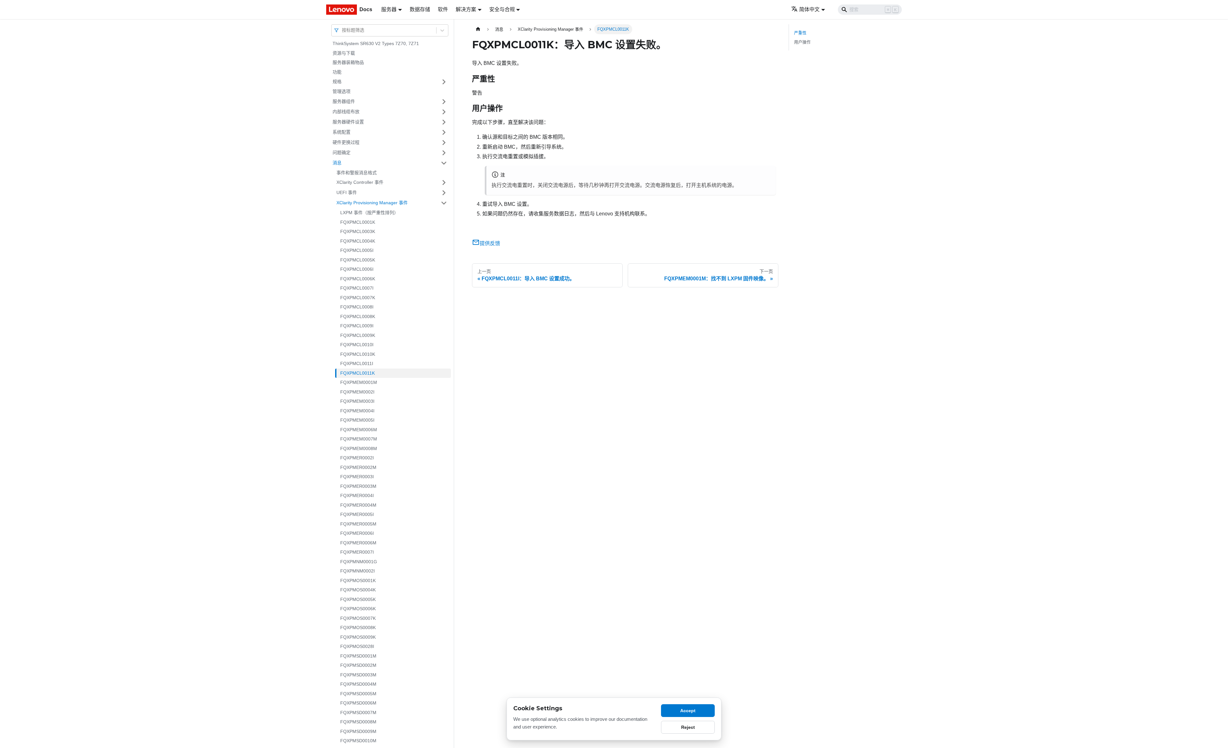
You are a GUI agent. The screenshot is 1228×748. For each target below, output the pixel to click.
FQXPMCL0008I (357, 306)
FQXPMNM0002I (357, 570)
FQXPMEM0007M (358, 438)
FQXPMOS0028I (357, 646)
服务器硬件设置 (348, 121)
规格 (337, 81)
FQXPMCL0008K (357, 316)
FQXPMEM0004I (357, 410)
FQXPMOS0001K (358, 580)
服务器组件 (344, 101)
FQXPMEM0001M (358, 382)
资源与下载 (344, 53)
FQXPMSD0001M (358, 655)
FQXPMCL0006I (357, 269)
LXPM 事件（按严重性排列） (369, 212)
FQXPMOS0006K (358, 608)
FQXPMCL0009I (357, 325)
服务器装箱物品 (348, 62)
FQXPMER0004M (358, 505)
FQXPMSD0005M (358, 693)
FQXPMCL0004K (357, 241)
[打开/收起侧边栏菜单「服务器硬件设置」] (444, 122)
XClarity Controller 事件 (359, 182)
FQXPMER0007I (357, 552)
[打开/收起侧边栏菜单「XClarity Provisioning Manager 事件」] (444, 203)
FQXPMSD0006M (358, 702)
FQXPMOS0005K (358, 599)
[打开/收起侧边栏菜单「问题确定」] (444, 153)
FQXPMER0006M (358, 542)
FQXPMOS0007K (358, 618)
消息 (337, 162)
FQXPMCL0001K (357, 222)
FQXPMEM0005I (357, 420)
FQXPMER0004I (357, 495)
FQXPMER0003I (357, 476)
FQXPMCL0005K (357, 259)
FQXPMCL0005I (357, 250)
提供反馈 (490, 243)
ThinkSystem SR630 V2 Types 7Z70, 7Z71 (376, 43)
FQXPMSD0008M (358, 721)
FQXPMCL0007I (357, 288)
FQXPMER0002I (357, 457)
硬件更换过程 (346, 142)
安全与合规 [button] (502, 9)
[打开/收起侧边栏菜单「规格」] (444, 82)
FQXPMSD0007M (358, 712)
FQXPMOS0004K (358, 589)
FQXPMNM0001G (358, 561)
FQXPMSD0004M (358, 684)
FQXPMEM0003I (357, 401)
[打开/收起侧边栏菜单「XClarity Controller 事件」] (444, 182)
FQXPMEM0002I (357, 391)
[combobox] (342, 30)
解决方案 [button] (466, 9)
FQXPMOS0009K (358, 637)
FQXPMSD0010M (358, 740)
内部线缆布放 (346, 111)
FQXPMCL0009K (357, 335)
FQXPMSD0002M (358, 665)
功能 (337, 71)
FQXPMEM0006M (358, 429)
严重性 (800, 32)
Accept (688, 710)
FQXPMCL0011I (356, 363)
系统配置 (341, 132)
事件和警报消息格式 (356, 172)
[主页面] (478, 29)
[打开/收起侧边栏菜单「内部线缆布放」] (444, 112)
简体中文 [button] (809, 9)
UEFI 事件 (346, 192)
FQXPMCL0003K (357, 231)
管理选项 (341, 91)
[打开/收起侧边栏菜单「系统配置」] (444, 132)
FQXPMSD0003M (358, 674)
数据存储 (420, 9)
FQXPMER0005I (357, 514)
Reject (688, 727)
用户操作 (802, 42)
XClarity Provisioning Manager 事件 (372, 202)
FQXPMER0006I (357, 533)
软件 (443, 9)
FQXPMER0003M (358, 486)
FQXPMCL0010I (357, 344)
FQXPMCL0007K (357, 297)
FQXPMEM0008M (358, 448)
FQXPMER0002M (358, 467)
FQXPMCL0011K (357, 373)
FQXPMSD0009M (358, 731)
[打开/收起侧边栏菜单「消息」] (444, 163)
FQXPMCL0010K (357, 354)
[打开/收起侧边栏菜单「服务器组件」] (444, 102)
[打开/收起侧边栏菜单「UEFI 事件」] (444, 193)
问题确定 (341, 152)
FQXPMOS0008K (358, 627)
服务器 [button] (389, 9)
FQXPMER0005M (358, 523)
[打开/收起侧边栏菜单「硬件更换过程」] (444, 142)
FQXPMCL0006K (357, 278)
